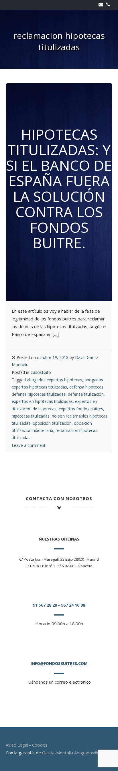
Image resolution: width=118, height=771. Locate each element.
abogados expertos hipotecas (54, 379)
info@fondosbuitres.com (59, 663)
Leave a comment (29, 445)
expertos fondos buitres (81, 409)
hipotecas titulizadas (31, 416)
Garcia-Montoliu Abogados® (70, 752)
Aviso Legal (17, 745)
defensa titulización (86, 394)
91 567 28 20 (45, 605)
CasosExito (40, 372)
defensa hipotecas (86, 387)
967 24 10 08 (73, 605)
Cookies (40, 745)
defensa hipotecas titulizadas (39, 394)
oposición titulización (52, 423)
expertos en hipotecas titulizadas (42, 401)
